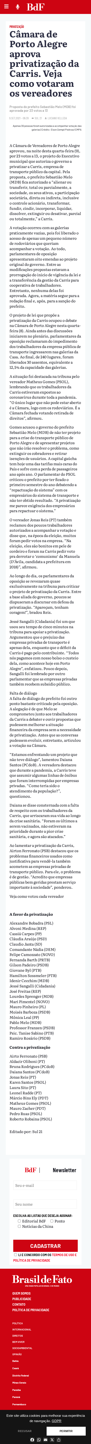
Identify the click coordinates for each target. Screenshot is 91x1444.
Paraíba (16, 1389)
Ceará (15, 1368)
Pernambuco (19, 1404)
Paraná (16, 1397)
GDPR (56, 1421)
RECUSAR (25, 1431)
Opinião (17, 1354)
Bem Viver (18, 1341)
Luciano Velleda (57, 118)
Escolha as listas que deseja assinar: (43, 1216)
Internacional (21, 1329)
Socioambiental (22, 1348)
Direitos (17, 1335)
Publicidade (21, 1299)
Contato (18, 1304)
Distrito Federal (20, 1375)
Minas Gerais (19, 1382)
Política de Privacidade (30, 1310)
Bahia (15, 1360)
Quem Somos (21, 1293)
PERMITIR (66, 1431)
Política (17, 1323)
